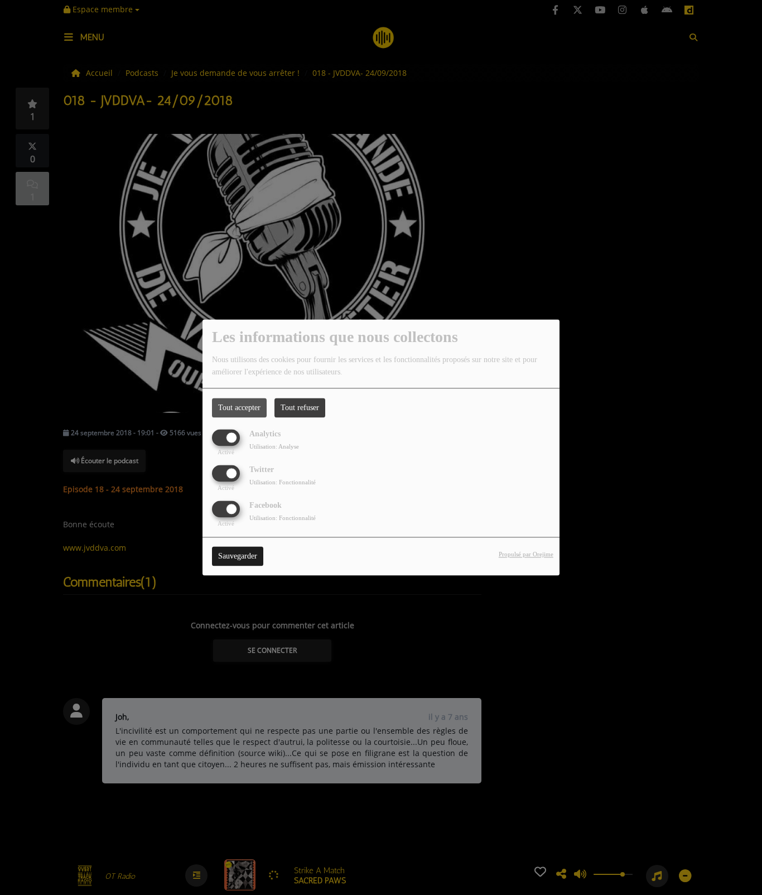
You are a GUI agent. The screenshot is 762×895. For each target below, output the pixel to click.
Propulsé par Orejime (526, 554)
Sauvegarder (237, 556)
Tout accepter (239, 407)
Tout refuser (300, 407)
